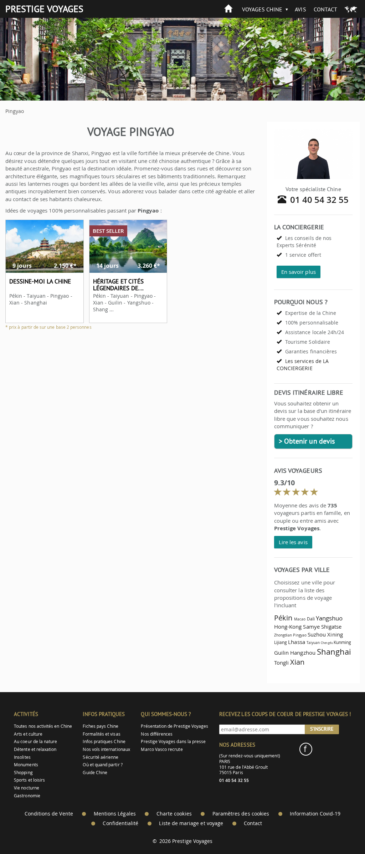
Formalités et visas (101, 734)
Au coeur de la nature (35, 741)
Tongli (281, 662)
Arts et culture (28, 734)
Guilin (281, 652)
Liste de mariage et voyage (191, 823)
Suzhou (317, 634)
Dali (311, 619)
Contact (325, 9)
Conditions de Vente (49, 813)
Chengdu (327, 643)
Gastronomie (27, 796)
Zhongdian (283, 635)
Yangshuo (329, 618)
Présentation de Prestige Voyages (174, 726)
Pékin (283, 618)
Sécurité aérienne (100, 757)
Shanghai (334, 651)
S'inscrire (322, 729)
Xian (297, 662)
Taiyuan (313, 642)
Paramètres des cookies (240, 813)
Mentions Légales (115, 813)
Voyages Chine (262, 9)
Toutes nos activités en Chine (43, 726)
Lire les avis (293, 542)
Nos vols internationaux (106, 749)
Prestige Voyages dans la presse (173, 741)
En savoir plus (298, 271)
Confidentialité (120, 823)
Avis (300, 9)
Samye (311, 626)
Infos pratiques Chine (104, 741)
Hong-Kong (288, 626)
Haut (340, 831)
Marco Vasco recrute (161, 749)
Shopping (23, 772)
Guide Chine (95, 772)
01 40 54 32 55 (319, 199)
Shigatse (331, 626)
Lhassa (296, 641)
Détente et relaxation (35, 749)
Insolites (22, 757)
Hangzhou (302, 652)
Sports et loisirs (29, 780)
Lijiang (280, 642)
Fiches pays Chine (100, 726)
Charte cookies (174, 813)
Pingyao (299, 635)
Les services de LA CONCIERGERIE (303, 365)
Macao (299, 619)
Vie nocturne (26, 788)
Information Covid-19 (315, 813)
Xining (335, 634)
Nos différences (157, 734)
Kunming (342, 642)
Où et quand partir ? (102, 765)
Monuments (26, 765)
